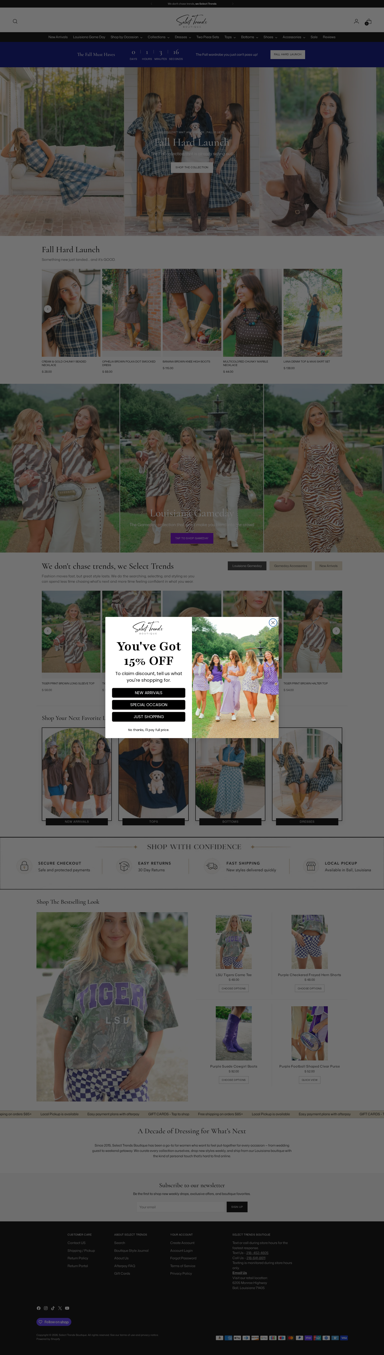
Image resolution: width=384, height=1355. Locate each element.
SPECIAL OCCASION (148, 704)
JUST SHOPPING (149, 716)
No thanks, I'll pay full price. (148, 730)
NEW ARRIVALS (148, 692)
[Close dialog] (273, 622)
